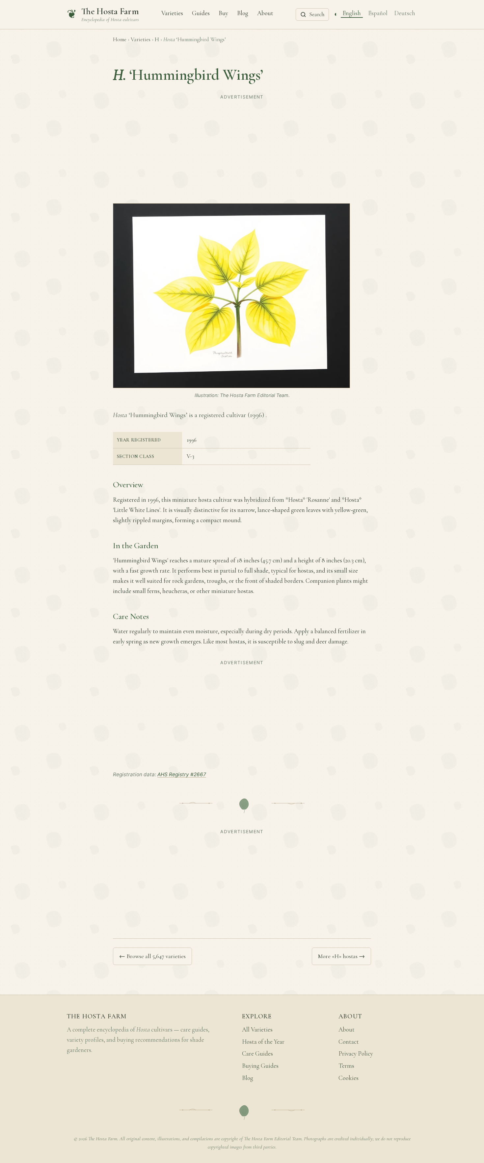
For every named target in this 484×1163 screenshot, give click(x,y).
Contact (348, 1041)
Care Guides (257, 1053)
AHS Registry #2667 (181, 774)
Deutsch (404, 12)
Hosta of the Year (263, 1041)
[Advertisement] (242, 148)
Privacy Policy (355, 1053)
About (265, 12)
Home (119, 39)
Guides (201, 12)
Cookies (348, 1078)
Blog (242, 12)
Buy (223, 12)
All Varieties (257, 1029)
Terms (346, 1065)
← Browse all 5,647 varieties (152, 956)
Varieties (172, 12)
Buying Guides (260, 1065)
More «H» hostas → (341, 956)
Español (378, 12)
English (351, 12)
